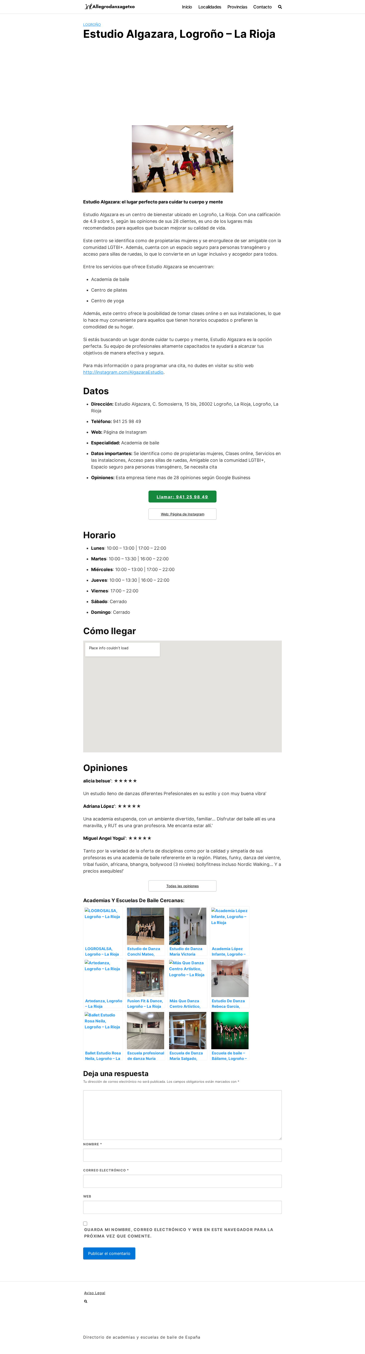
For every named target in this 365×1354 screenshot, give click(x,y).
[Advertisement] (182, 82)
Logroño (92, 24)
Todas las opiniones (182, 886)
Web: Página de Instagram (182, 514)
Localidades (209, 6)
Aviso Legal (94, 1293)
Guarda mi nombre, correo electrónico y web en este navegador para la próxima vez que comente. (179, 1232)
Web (87, 1196)
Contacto (262, 6)
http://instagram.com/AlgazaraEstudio (123, 372)
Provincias (237, 6)
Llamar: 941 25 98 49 (182, 496)
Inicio (187, 6)
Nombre (92, 1144)
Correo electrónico (106, 1170)
